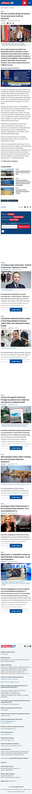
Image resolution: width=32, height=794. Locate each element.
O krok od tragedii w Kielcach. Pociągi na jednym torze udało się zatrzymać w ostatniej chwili (15, 399)
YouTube (15, 679)
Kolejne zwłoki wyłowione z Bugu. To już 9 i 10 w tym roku (23, 172)
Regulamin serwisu (18, 789)
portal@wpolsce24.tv (10, 721)
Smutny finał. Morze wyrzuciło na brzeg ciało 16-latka (22, 191)
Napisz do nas (25, 673)
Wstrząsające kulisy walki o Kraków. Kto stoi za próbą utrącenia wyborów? (16, 459)
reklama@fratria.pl (9, 740)
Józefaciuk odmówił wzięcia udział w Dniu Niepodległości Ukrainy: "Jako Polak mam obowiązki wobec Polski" (15, 322)
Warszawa (4, 200)
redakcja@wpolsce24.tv (11, 728)
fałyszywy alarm (13, 200)
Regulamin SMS (27, 789)
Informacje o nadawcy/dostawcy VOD (16, 791)
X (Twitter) (9, 679)
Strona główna (4, 7)
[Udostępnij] (13, 23)
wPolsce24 (3, 20)
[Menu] (29, 3)
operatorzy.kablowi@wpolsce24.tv (13, 745)
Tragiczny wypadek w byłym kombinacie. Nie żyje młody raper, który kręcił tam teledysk (23, 183)
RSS (2, 789)
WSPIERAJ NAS (12, 781)
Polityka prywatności (8, 789)
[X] (10, 23)
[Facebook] (8, 23)
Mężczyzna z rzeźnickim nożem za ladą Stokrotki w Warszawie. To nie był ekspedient (15, 556)
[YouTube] (30, 646)
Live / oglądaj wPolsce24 (13, 682)
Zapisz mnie (23, 226)
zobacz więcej (16, 310)
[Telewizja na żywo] (24, 3)
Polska (12, 7)
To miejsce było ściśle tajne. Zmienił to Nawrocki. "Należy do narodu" (16, 266)
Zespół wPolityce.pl (5, 269)
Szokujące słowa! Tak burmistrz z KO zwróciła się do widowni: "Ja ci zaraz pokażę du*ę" (15, 508)
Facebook (3, 679)
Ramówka (3, 682)
